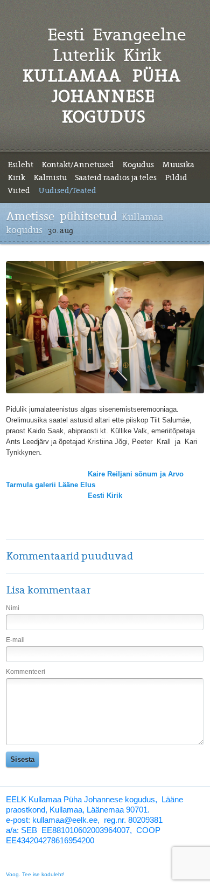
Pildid (176, 177)
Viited (19, 190)
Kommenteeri (25, 672)
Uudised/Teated (67, 190)
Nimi (12, 608)
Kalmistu (50, 177)
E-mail (15, 640)
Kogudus (138, 164)
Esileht (20, 164)
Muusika (178, 164)
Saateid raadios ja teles (116, 177)
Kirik (16, 177)
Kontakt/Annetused (77, 164)
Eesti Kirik (105, 496)
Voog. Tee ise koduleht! (35, 874)
